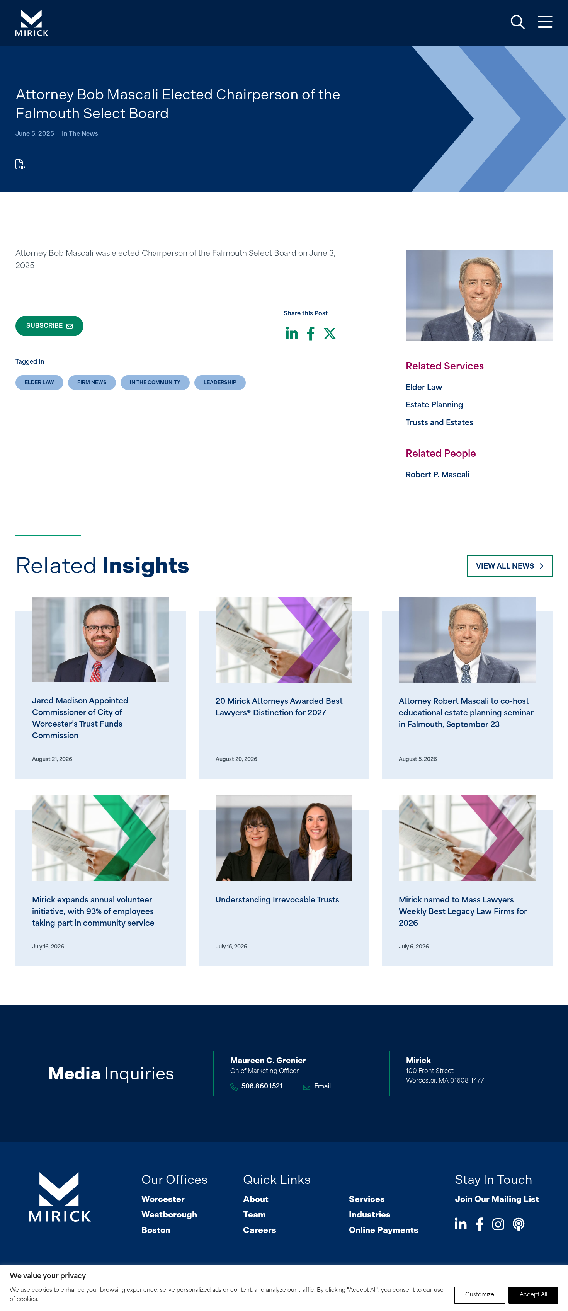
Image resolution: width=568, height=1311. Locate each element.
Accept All (533, 1295)
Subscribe (44, 325)
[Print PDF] (20, 165)
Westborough (169, 1214)
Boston (155, 1230)
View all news (505, 566)
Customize (479, 1295)
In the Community (155, 382)
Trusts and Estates (439, 423)
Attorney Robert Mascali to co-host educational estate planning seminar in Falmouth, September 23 (466, 713)
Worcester (163, 1199)
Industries (370, 1214)
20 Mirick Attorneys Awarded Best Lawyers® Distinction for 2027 (279, 707)
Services (367, 1199)
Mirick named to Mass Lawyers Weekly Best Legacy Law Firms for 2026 (463, 912)
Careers (259, 1230)
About (256, 1199)
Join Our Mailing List (497, 1199)
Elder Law (39, 382)
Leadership (220, 382)
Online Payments (383, 1230)
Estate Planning (434, 405)
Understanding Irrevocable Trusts (277, 900)
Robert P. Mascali (437, 475)
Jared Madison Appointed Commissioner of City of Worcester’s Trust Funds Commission (80, 719)
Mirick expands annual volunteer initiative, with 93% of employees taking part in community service (93, 912)
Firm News (92, 382)
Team (254, 1214)
